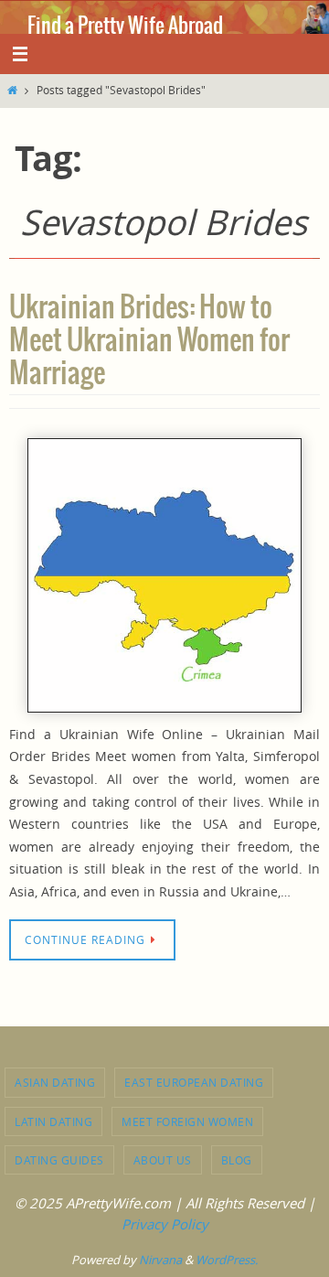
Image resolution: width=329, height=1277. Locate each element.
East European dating (193, 1082)
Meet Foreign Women (187, 1121)
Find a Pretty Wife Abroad (125, 26)
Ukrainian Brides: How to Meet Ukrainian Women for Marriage (149, 341)
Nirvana (160, 1259)
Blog (236, 1160)
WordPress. (227, 1259)
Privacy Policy (165, 1224)
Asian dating (55, 1082)
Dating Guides (59, 1160)
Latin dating (53, 1121)
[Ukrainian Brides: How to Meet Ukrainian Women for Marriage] (164, 575)
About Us (162, 1160)
